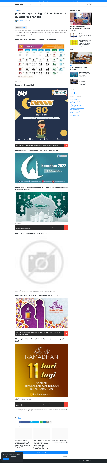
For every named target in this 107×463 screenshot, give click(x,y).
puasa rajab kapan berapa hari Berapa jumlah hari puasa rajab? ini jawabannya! (39, 145)
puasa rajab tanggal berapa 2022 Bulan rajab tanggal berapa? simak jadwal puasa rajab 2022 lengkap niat (22, 444)
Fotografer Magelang (19, 3)
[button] (87, 4)
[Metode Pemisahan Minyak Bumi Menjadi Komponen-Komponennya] (74, 74)
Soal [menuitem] (31, 4)
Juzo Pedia (19, 4)
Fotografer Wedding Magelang (77, 108)
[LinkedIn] (44, 422)
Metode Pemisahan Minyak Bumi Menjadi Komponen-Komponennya (84, 74)
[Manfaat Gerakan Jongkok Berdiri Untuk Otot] (74, 35)
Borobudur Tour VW (74, 115)
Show (23, 27)
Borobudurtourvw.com (66, 3)
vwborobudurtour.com (55, 3)
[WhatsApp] (41, 422)
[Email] (47, 422)
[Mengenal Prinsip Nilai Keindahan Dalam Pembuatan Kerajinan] (81, 19)
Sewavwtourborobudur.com (43, 3)
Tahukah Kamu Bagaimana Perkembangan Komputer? (83, 82)
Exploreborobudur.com (54, 1)
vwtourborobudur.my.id (65, 1)
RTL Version (89, 460)
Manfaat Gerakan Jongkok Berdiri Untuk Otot (85, 35)
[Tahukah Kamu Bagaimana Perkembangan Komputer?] (74, 81)
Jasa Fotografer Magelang (76, 111)
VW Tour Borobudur (74, 106)
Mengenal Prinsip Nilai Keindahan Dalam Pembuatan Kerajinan (80, 28)
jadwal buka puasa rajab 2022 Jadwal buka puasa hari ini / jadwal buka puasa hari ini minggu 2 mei (85, 43)
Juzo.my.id (38, 1)
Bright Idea (72, 104)
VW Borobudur (73, 114)
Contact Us (82, 460)
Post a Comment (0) (42, 452)
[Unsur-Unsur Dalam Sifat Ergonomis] (81, 58)
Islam (20, 10)
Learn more (13, 456)
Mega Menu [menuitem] (38, 4)
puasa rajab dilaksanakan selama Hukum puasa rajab (60, 441)
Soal (77, 93)
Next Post (65, 456)
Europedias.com (31, 1)
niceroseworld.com (74, 99)
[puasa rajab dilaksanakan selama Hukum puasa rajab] (60, 433)
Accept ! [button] (6, 459)
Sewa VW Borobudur (74, 112)
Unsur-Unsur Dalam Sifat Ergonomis (78, 68)
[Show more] (50, 422)
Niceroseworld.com (23, 1)
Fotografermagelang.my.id (77, 1)
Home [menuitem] (26, 4)
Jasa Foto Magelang (74, 109)
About (76, 460)
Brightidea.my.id (45, 1)
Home (16, 1)
